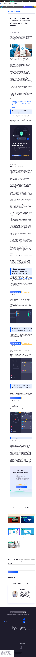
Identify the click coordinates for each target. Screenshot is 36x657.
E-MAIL (21, 561)
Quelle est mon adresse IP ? (31, 624)
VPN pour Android (22, 627)
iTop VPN (13, 622)
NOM (9, 561)
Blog (21, 6)
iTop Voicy (13, 626)
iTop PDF (13, 630)
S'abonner (23, 612)
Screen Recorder (30, 629)
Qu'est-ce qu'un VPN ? (31, 622)
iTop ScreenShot (14, 627)
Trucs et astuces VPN (17, 11)
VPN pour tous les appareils (24, 630)
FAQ (12, 638)
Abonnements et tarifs (14, 634)
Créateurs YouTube (22, 643)
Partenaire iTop (22, 642)
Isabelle (11, 32)
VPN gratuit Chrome (23, 628)
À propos (21, 637)
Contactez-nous (22, 638)
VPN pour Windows (24, 517)
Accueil (9, 11)
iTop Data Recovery (14, 628)
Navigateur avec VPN (23, 629)
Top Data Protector (14, 629)
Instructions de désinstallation (16, 642)
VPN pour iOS (22, 626)
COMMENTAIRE (10, 563)
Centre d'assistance (14, 637)
